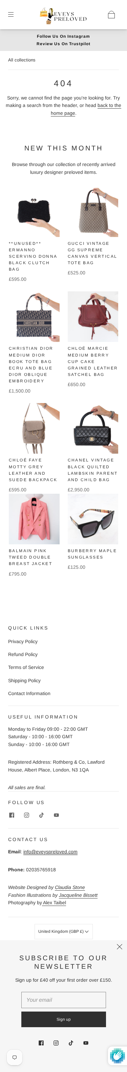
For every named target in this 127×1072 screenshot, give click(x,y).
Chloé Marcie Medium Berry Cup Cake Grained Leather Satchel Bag (93, 361)
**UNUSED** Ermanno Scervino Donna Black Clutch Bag (33, 256)
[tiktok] (41, 815)
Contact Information (29, 693)
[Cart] (111, 14)
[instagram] (26, 815)
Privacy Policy (23, 641)
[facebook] (11, 815)
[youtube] (56, 815)
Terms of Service (26, 667)
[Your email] (63, 1000)
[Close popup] (119, 947)
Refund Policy (23, 654)
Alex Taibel (54, 902)
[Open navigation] (15, 14)
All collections (22, 59)
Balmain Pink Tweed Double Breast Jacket (30, 557)
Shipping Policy (24, 680)
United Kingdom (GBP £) (61, 931)
